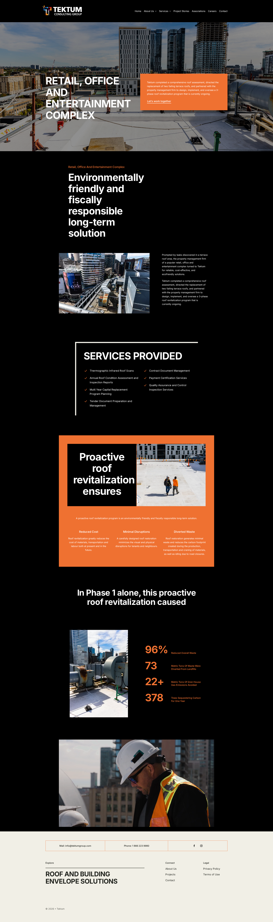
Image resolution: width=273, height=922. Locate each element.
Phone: (128, 845)
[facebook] (194, 845)
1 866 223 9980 (140, 845)
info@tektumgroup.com (78, 845)
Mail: (62, 845)
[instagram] (201, 845)
